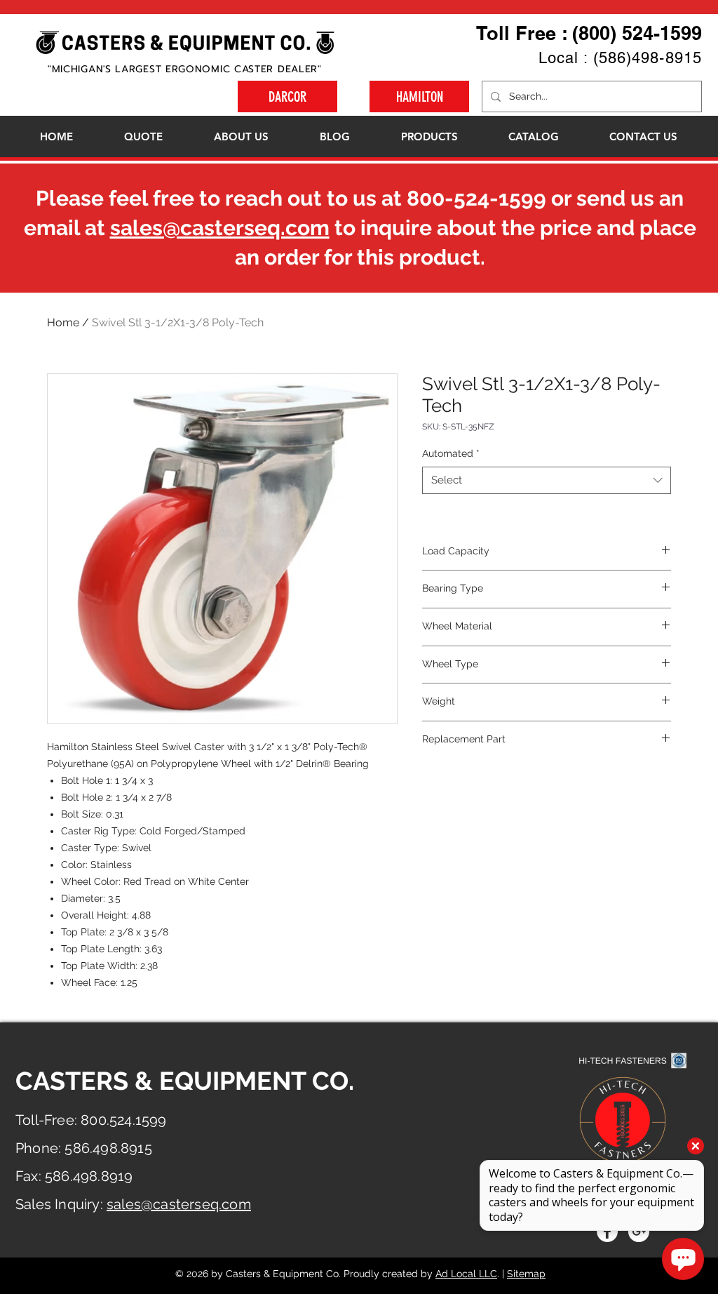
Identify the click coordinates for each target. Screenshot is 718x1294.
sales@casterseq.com (220, 227)
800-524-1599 (476, 198)
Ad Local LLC (466, 1273)
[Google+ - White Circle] (638, 1231)
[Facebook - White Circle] (607, 1231)
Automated (451, 453)
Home (63, 322)
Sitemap (526, 1273)
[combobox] (546, 480)
